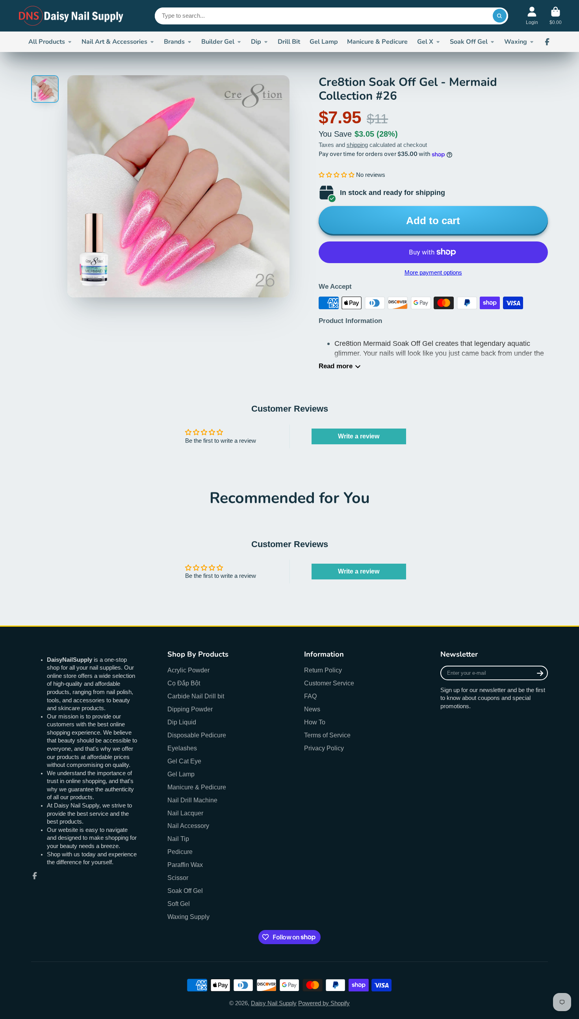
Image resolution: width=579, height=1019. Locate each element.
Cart (555, 16)
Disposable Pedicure (196, 735)
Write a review (358, 436)
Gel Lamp (324, 41)
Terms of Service (327, 735)
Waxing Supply (188, 916)
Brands (174, 41)
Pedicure (180, 851)
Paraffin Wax (185, 864)
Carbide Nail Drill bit (195, 696)
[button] (336, 175)
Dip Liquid (181, 722)
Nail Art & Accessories (114, 41)
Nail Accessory (188, 825)
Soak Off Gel (469, 41)
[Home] (71, 16)
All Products (46, 41)
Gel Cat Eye (184, 761)
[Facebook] (547, 41)
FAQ (310, 696)
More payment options (433, 272)
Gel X (425, 41)
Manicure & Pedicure (377, 41)
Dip (256, 41)
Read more (336, 366)
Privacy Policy (324, 748)
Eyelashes (182, 748)
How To (314, 722)
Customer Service (329, 683)
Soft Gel (178, 903)
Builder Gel (217, 41)
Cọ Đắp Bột (183, 683)
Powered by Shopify (324, 1003)
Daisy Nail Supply (274, 1003)
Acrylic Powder (188, 670)
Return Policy (323, 670)
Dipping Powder (190, 709)
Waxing (515, 41)
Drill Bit (289, 41)
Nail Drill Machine (192, 800)
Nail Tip (178, 838)
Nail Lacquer (185, 813)
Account (532, 16)
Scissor (177, 877)
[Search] (500, 15)
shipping (357, 145)
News (312, 709)
